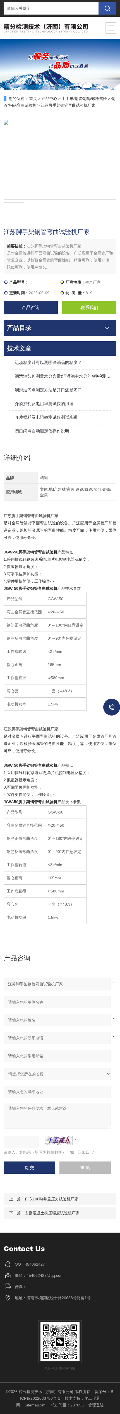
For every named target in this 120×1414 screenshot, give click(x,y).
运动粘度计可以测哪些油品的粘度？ (48, 362)
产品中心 (49, 98)
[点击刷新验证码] (59, 1140)
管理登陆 (96, 1405)
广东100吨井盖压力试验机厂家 (51, 1199)
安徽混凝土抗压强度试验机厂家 (52, 1213)
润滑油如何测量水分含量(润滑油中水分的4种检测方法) (63, 376)
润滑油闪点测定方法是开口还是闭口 (48, 389)
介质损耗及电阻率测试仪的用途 (44, 403)
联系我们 (89, 307)
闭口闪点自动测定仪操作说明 (42, 431)
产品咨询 (31, 307)
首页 (33, 98)
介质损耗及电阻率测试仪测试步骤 (46, 417)
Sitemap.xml (35, 1405)
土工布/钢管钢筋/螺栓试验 (84, 98)
